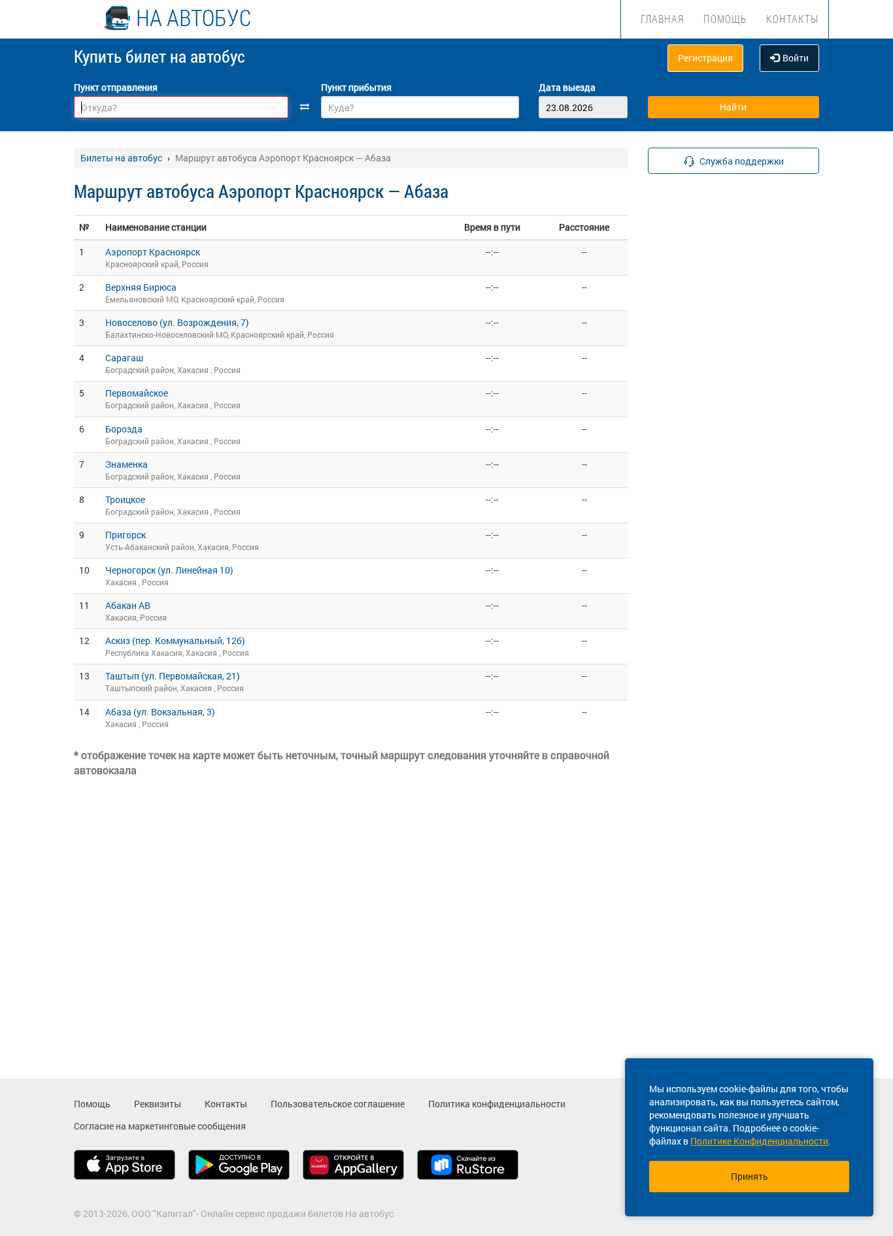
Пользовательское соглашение (338, 1104)
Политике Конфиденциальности (759, 1141)
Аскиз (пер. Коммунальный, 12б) (175, 640)
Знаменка (126, 464)
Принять (749, 1176)
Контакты (792, 18)
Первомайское (136, 393)
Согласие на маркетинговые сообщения (160, 1126)
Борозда (124, 429)
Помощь (725, 18)
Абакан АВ (127, 605)
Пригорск (125, 535)
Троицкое (125, 499)
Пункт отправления (116, 87)
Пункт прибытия (356, 87)
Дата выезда (567, 87)
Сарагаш (124, 357)
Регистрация (705, 58)
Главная (662, 18)
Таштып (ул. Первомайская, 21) (172, 676)
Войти (796, 58)
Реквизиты (157, 1104)
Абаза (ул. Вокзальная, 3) (160, 712)
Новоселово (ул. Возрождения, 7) (177, 322)
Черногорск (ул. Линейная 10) (169, 570)
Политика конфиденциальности (496, 1104)
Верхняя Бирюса (141, 287)
